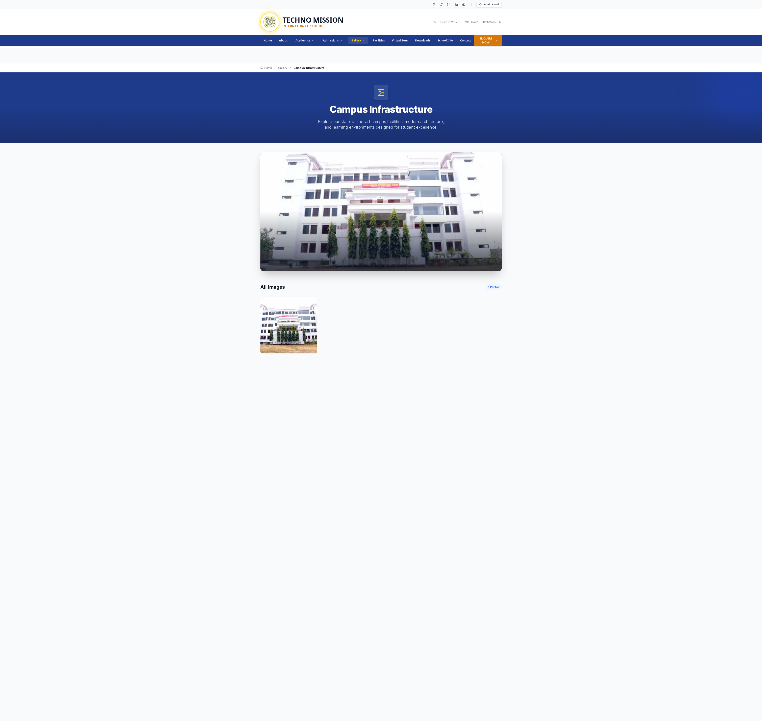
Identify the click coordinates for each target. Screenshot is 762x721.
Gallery (356, 40)
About (283, 40)
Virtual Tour (400, 40)
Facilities (379, 40)
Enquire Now (485, 40)
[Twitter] (441, 5)
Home (268, 40)
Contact (465, 40)
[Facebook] (434, 5)
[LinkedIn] (456, 5)
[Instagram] (449, 5)
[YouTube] (464, 5)
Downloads (422, 40)
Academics (302, 40)
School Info (445, 40)
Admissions (331, 40)
